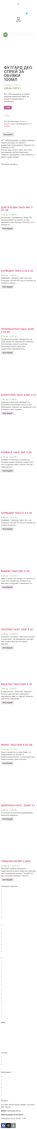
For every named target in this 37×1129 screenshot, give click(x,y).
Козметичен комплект (11, 984)
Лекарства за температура (12, 909)
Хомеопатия (7, 1009)
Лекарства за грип (9, 902)
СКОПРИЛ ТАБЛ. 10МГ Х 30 (17, 629)
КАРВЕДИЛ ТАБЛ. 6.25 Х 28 (17, 270)
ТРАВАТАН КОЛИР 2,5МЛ (15, 861)
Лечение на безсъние (10, 965)
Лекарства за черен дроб (12, 933)
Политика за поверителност (13, 1091)
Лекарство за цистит (10, 944)
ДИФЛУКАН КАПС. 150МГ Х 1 (18, 805)
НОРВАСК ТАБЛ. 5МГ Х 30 (16, 452)
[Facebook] (3, 1125)
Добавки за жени (9, 998)
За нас (4, 1084)
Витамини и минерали (11, 994)
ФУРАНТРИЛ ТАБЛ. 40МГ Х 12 (18, 394)
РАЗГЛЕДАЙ (7, 229)
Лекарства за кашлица (11, 917)
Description (8, 134)
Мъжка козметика (9, 981)
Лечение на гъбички (10, 961)
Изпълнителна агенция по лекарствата (17, 1057)
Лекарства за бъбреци (11, 940)
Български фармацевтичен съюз (15, 1060)
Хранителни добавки (10, 1013)
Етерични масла (8, 1005)
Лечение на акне (8, 958)
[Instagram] (8, 1125)
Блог (4, 1095)
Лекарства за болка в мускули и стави (17, 929)
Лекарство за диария (10, 948)
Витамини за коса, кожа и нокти (15, 969)
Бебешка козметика (10, 1002)
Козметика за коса (9, 973)
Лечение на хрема (9, 913)
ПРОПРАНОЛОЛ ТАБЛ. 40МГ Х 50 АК (17, 330)
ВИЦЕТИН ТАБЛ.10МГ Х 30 (16, 684)
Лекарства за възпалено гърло (14, 905)
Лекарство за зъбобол (11, 898)
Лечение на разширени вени (13, 925)
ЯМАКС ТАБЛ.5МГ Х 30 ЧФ (16, 744)
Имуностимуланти (9, 990)
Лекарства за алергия (11, 890)
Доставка (6, 1076)
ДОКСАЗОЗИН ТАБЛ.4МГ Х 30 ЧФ (17, 209)
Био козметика (8, 1017)
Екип (4, 1080)
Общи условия (8, 1088)
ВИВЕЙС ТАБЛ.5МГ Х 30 (15, 571)
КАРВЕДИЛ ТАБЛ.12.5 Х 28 (16, 513)
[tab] (8, 134)
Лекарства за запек (10, 952)
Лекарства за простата (11, 937)
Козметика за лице (9, 977)
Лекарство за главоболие (12, 894)
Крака (13, 124)
